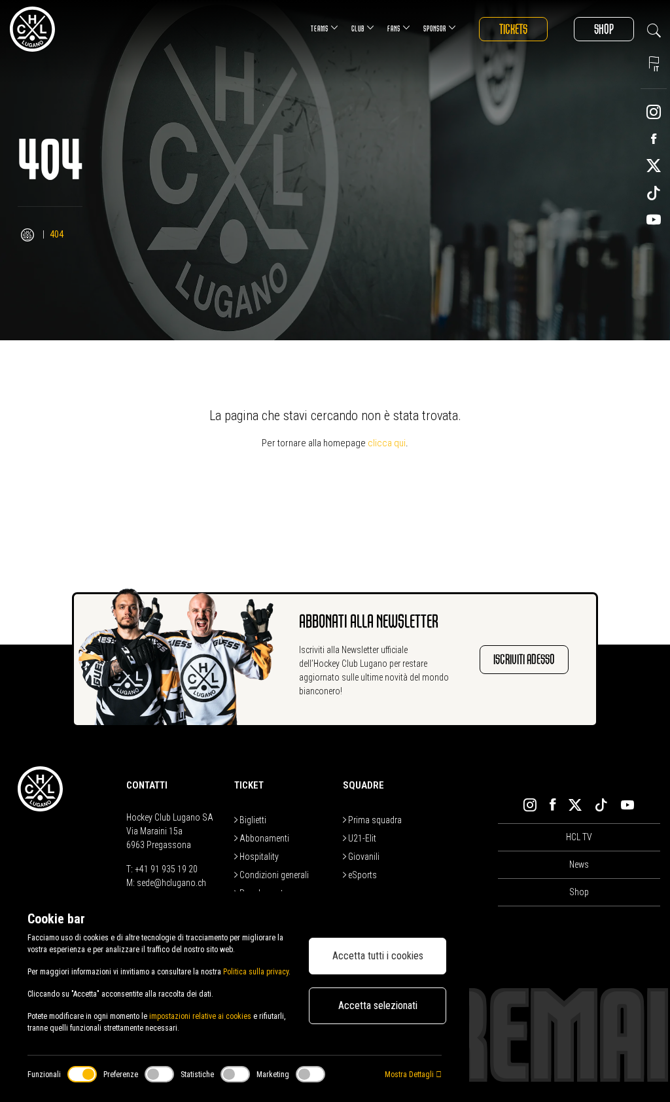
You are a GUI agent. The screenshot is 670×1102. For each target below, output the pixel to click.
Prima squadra (374, 820)
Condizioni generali (273, 875)
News (579, 864)
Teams (319, 29)
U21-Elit (361, 838)
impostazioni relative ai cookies (200, 1016)
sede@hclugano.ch (171, 883)
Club (357, 29)
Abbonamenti (263, 838)
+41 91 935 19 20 (166, 869)
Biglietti (252, 820)
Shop (604, 29)
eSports (361, 875)
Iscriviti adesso (524, 659)
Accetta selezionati (377, 1005)
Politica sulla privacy (256, 971)
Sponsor (434, 29)
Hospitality (258, 856)
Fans (393, 29)
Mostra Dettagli (410, 1074)
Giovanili (362, 856)
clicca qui (387, 443)
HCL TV (579, 837)
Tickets (513, 29)
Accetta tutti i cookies (377, 956)
